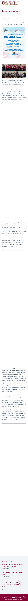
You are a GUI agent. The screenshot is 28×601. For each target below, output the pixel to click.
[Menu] (25, 2)
